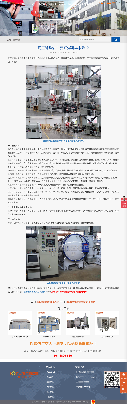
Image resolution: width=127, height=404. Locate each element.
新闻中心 (82, 4)
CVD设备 (50, 377)
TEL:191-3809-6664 (107, 2)
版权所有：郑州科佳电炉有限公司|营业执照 (49, 401)
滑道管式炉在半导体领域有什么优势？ (81, 301)
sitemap (87, 386)
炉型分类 (53, 4)
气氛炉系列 (51, 386)
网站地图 (79, 386)
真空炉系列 (51, 396)
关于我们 (43, 4)
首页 (33, 4)
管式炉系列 (51, 391)
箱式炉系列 (51, 382)
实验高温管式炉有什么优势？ (48, 301)
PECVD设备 (51, 372)
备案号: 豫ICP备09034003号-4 (78, 401)
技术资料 (72, 4)
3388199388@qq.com (88, 377)
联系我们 (91, 4)
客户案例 (62, 4)
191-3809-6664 (63, 355)
